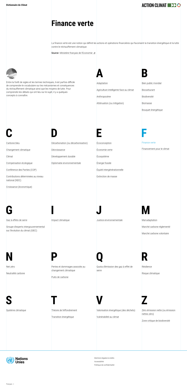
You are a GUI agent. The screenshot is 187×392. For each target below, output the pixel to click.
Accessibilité (99, 361)
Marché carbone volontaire (155, 233)
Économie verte (104, 149)
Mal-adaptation (149, 220)
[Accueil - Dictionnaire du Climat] (17, 360)
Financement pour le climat (155, 148)
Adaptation (102, 83)
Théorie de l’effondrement (64, 310)
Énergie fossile (104, 163)
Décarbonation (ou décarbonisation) (69, 143)
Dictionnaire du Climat (16, 5)
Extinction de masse (107, 176)
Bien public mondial (151, 83)
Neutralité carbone (15, 273)
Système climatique (16, 310)
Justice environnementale (110, 220)
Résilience (147, 266)
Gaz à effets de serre (16, 220)
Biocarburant (148, 90)
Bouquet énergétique (152, 110)
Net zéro (10, 266)
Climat (9, 156)
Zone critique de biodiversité (156, 320)
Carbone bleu (13, 143)
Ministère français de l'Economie (77, 53)
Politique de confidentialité (104, 365)
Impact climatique (60, 220)
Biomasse (147, 103)
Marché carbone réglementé (156, 226)
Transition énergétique (62, 317)
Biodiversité (147, 96)
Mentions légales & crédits (104, 358)
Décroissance (58, 149)
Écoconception (104, 143)
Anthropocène (104, 96)
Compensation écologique (19, 163)
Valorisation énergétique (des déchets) (116, 310)
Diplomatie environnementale (66, 163)
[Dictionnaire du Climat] (48, 73)
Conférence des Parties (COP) (21, 169)
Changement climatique (18, 149)
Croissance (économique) (19, 187)
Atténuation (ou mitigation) (110, 103)
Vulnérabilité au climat (108, 317)
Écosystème (103, 156)
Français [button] (9, 384)
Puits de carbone (59, 277)
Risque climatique (151, 273)
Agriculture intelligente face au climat (115, 90)
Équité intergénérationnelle (110, 169)
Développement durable (63, 156)
